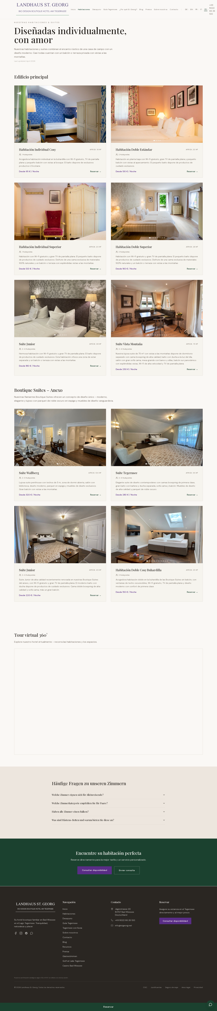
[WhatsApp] (31, 933)
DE (186, 9)
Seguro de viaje (171, 987)
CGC (145, 987)
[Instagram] (20, 933)
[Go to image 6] (65, 237)
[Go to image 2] (59, 140)
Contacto (174, 9)
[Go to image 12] (166, 463)
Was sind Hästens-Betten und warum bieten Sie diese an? (83, 820)
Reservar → (95, 171)
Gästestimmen (70, 956)
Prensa (149, 9)
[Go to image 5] (63, 237)
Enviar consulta (127, 870)
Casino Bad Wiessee (72, 965)
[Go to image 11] (164, 463)
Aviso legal (186, 987)
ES (206, 9)
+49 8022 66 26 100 (125, 920)
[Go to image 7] (160, 237)
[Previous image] (18, 114)
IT (201, 9)
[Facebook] (15, 933)
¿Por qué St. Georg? (128, 9)
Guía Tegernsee (110, 9)
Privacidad (198, 987)
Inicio (73, 9)
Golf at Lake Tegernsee (74, 961)
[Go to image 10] (162, 463)
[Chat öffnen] (210, 1004)
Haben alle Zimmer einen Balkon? (70, 811)
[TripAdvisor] (26, 933)
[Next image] (103, 114)
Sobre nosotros (160, 9)
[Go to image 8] (162, 237)
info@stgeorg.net (123, 925)
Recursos (67, 946)
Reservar (108, 1006)
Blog (141, 9)
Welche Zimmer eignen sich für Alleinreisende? (77, 794)
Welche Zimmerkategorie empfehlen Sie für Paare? (80, 803)
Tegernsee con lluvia (72, 928)
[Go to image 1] (57, 140)
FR (196, 9)
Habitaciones (84, 9)
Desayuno (96, 9)
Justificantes (156, 987)
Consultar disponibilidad (94, 870)
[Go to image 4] (63, 140)
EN (191, 9)
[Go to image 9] (164, 237)
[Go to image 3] (61, 140)
